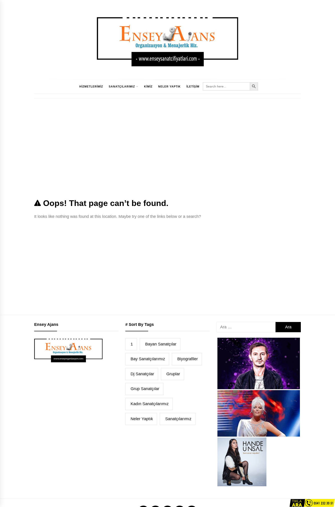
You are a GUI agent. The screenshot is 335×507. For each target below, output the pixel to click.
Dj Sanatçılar (142, 374)
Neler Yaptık (169, 86)
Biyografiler (187, 359)
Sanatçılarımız (122, 86)
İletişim (192, 86)
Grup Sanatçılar (145, 388)
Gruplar (173, 374)
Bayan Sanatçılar (160, 344)
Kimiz (148, 86)
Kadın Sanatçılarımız (150, 403)
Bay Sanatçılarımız (148, 359)
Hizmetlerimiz (91, 86)
